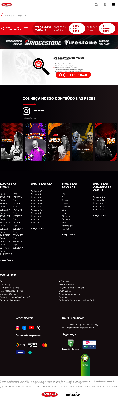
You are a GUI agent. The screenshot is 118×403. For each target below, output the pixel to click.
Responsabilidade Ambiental (72, 287)
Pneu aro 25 (98, 209)
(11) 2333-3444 (73, 74)
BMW (64, 209)
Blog (2, 281)
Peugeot (66, 219)
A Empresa (64, 281)
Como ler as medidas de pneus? (15, 297)
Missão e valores (67, 284)
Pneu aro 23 (37, 219)
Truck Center (65, 291)
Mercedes (66, 216)
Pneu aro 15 (36, 194)
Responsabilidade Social (11, 291)
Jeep (64, 213)
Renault (65, 229)
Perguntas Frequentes (10, 300)
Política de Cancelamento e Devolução (77, 300)
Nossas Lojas (6, 284)
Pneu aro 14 (36, 191)
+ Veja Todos (6, 260)
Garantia (63, 297)
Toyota (65, 200)
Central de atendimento (70, 294)
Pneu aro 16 (36, 197)
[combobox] (55, 15)
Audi (64, 222)
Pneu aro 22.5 (99, 203)
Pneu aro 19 (36, 206)
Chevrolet (66, 206)
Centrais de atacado (9, 287)
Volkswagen (67, 225)
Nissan (65, 203)
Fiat (63, 194)
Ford (64, 197)
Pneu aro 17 (36, 200)
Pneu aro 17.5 (99, 197)
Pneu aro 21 (36, 213)
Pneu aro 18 (36, 203)
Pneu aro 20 (37, 210)
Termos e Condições (9, 294)
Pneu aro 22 (37, 216)
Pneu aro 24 (37, 222)
